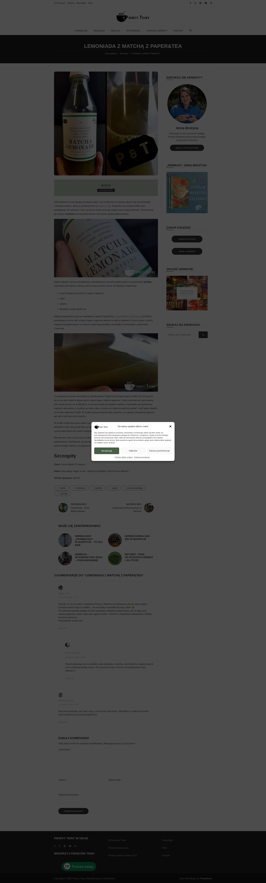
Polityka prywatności (142, 457)
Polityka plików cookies (124, 457)
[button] (170, 426)
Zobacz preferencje (159, 450)
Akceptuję (106, 450)
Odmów (133, 450)
